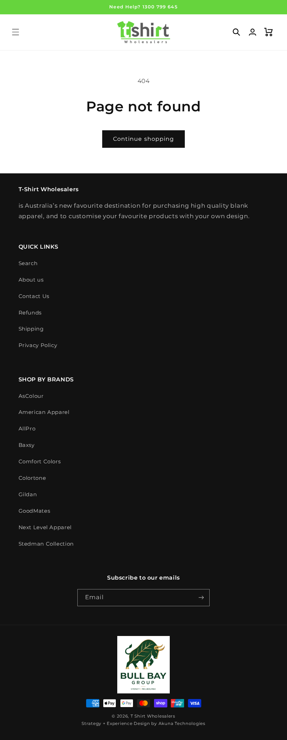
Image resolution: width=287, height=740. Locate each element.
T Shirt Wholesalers (153, 716)
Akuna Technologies (182, 723)
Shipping (31, 329)
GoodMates (34, 511)
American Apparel (44, 412)
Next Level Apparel (45, 527)
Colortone (32, 478)
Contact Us (34, 296)
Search (28, 263)
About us (31, 280)
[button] (15, 32)
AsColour (31, 396)
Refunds (30, 313)
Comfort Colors (40, 461)
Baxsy (27, 445)
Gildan (28, 494)
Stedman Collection (46, 544)
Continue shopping (143, 139)
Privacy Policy (38, 345)
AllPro (27, 429)
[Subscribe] (201, 597)
